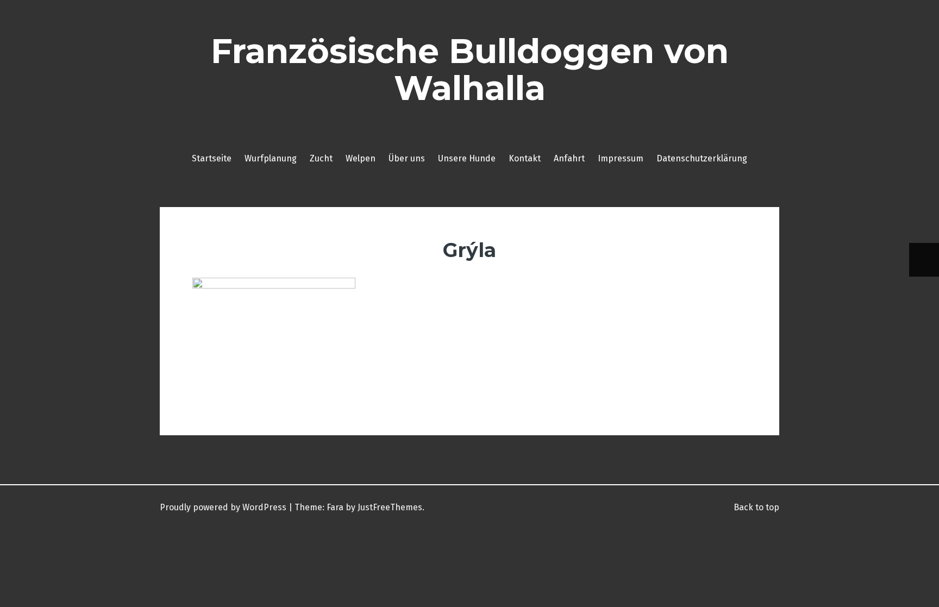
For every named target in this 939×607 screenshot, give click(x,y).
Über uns (407, 158)
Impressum (620, 158)
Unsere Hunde (467, 158)
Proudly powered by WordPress (223, 507)
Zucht (321, 158)
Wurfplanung (271, 158)
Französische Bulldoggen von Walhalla (470, 69)
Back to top (755, 507)
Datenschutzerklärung (701, 158)
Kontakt (525, 158)
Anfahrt (569, 158)
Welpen (360, 158)
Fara (335, 507)
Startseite (211, 158)
